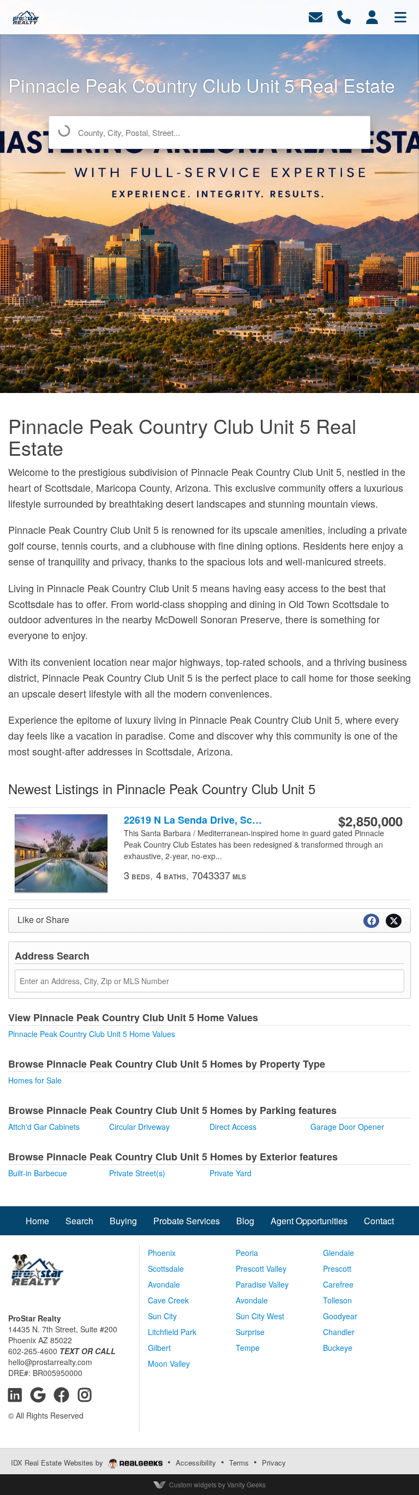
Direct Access (233, 1126)
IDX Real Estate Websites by (58, 1462)
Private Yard (231, 1173)
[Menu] (400, 16)
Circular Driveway (139, 1126)
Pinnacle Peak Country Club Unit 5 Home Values (91, 1033)
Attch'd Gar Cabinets (44, 1126)
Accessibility (196, 1462)
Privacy (274, 1462)
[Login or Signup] (372, 16)
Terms (239, 1462)
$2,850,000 (370, 820)
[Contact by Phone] (344, 16)
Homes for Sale (35, 1080)
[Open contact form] (315, 16)
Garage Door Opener (347, 1126)
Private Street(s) (137, 1173)
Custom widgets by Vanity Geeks (217, 1484)
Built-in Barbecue (37, 1173)
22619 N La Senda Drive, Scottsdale (194, 820)
